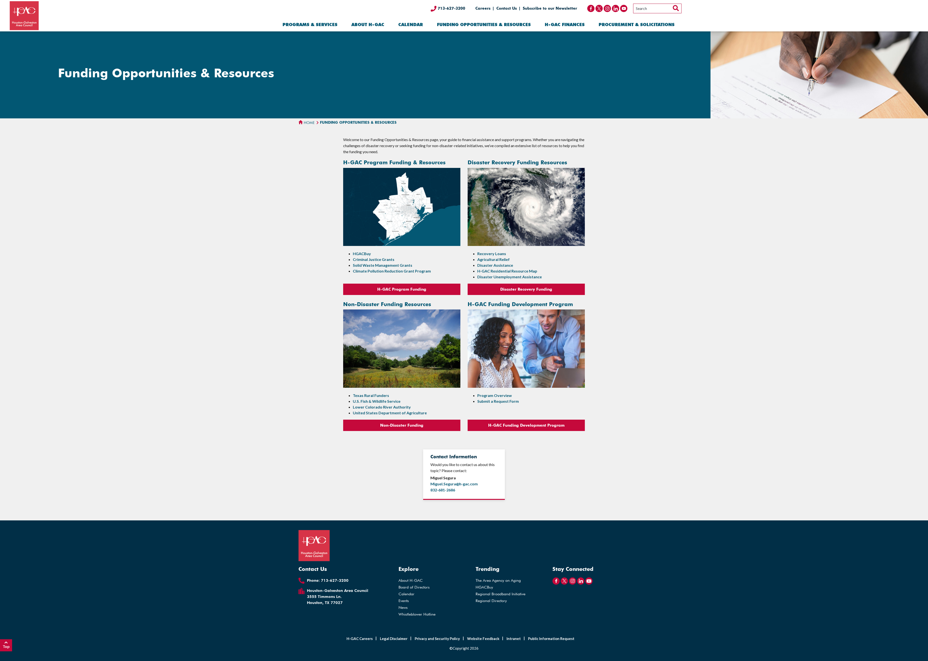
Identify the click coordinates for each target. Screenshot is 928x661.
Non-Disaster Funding (401, 425)
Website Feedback (483, 638)
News (403, 607)
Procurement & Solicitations (636, 24)
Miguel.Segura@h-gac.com (454, 483)
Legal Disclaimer (393, 638)
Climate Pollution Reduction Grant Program (392, 271)
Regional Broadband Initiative (500, 594)
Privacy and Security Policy (437, 638)
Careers (483, 8)
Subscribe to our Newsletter (550, 8)
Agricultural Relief (493, 259)
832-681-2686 (442, 490)
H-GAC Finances (565, 24)
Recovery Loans (491, 253)
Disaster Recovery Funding (526, 289)
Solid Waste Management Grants (382, 265)
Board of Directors (414, 587)
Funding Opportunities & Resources (484, 24)
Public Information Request (551, 638)
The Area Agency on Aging (498, 580)
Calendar (410, 24)
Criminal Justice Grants (373, 259)
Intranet (514, 638)
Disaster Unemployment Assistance (509, 276)
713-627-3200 (450, 8)
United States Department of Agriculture (390, 412)
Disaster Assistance (495, 265)
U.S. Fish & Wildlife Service (376, 401)
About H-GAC (367, 24)
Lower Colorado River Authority (382, 407)
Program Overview (494, 395)
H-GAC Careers (360, 638)
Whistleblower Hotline (417, 614)
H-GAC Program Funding (401, 289)
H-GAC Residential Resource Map (507, 271)
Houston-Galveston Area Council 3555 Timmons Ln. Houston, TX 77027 (337, 596)
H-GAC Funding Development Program (526, 425)
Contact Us (506, 8)
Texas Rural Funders (371, 395)
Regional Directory (491, 600)
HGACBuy (362, 253)
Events (404, 600)
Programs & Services (310, 24)
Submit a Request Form (498, 401)
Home (309, 123)
